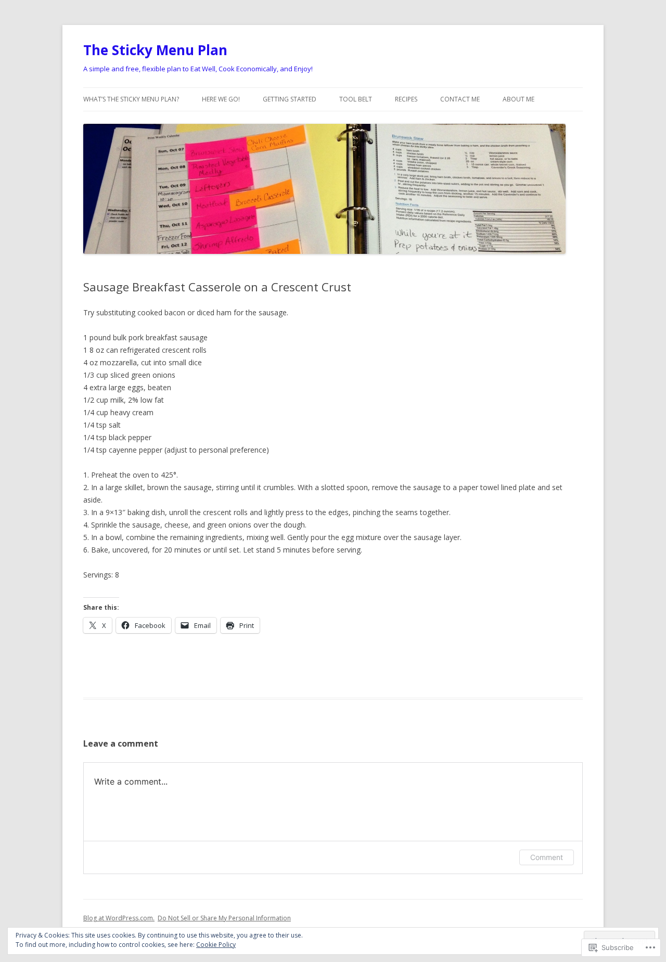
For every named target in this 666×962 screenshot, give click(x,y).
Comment (546, 857)
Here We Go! (221, 99)
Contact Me (460, 99)
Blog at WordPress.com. (119, 918)
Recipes (406, 99)
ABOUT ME (518, 99)
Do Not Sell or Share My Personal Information (224, 918)
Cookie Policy (216, 944)
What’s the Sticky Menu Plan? (131, 99)
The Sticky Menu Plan (155, 50)
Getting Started (289, 99)
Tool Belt (355, 99)
